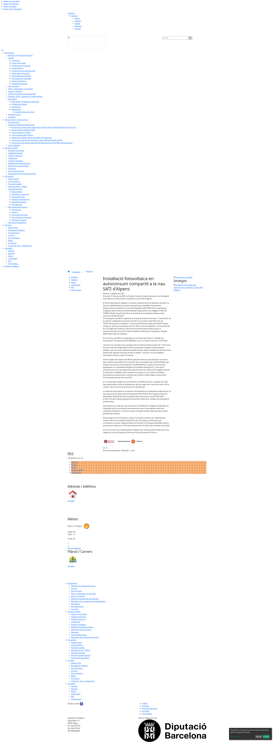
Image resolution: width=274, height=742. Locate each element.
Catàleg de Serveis (78, 617)
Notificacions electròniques (82, 627)
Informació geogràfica (80, 658)
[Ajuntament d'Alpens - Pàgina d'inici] (87, 42)
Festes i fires (76, 663)
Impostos (75, 632)
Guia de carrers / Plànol (80, 650)
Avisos (73, 282)
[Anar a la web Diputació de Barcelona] (172, 730)
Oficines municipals (79, 614)
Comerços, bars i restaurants (83, 681)
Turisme (71, 660)
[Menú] (2, 50)
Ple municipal (76, 591)
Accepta (266, 737)
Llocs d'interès (77, 673)
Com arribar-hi (77, 645)
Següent (77, 548)
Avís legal (145, 711)
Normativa (75, 604)
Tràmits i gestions (78, 619)
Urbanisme (75, 622)
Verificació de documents (81, 630)
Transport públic (77, 648)
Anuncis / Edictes (78, 596)
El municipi (72, 640)
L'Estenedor (76, 285)
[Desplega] (82, 272)
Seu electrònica (77, 606)
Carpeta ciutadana (78, 624)
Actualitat (76, 272)
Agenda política (77, 470)
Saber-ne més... (236, 737)
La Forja (74, 671)
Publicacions (76, 472)
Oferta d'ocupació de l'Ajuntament (85, 599)
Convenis (74, 609)
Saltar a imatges (9, 6)
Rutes (73, 676)
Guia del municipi (78, 653)
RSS (72, 287)
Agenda (74, 280)
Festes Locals (76, 642)
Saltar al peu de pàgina (12, 9)
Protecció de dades (149, 708)
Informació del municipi (80, 655)
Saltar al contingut (10, 4)
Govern (74, 588)
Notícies (89, 271)
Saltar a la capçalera (11, 1)
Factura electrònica (79, 635)
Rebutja (258, 737)
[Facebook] (81, 704)
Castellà (77, 21)
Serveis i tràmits (74, 612)
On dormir (75, 678)
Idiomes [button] (74, 16)
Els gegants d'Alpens (79, 666)
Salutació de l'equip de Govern (83, 586)
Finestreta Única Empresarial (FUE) (85, 637)
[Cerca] (190, 37)
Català (77, 18)
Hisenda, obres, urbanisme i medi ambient (88, 601)
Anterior (71, 548)
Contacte (71, 13)
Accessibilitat (147, 714)
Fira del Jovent (76, 668)
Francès (77, 29)
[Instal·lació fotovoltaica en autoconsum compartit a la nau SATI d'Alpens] (190, 287)
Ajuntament (72, 583)
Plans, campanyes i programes (83, 594)
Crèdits (144, 703)
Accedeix (71, 501)
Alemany (77, 26)
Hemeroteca (76, 290)
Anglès (77, 23)
